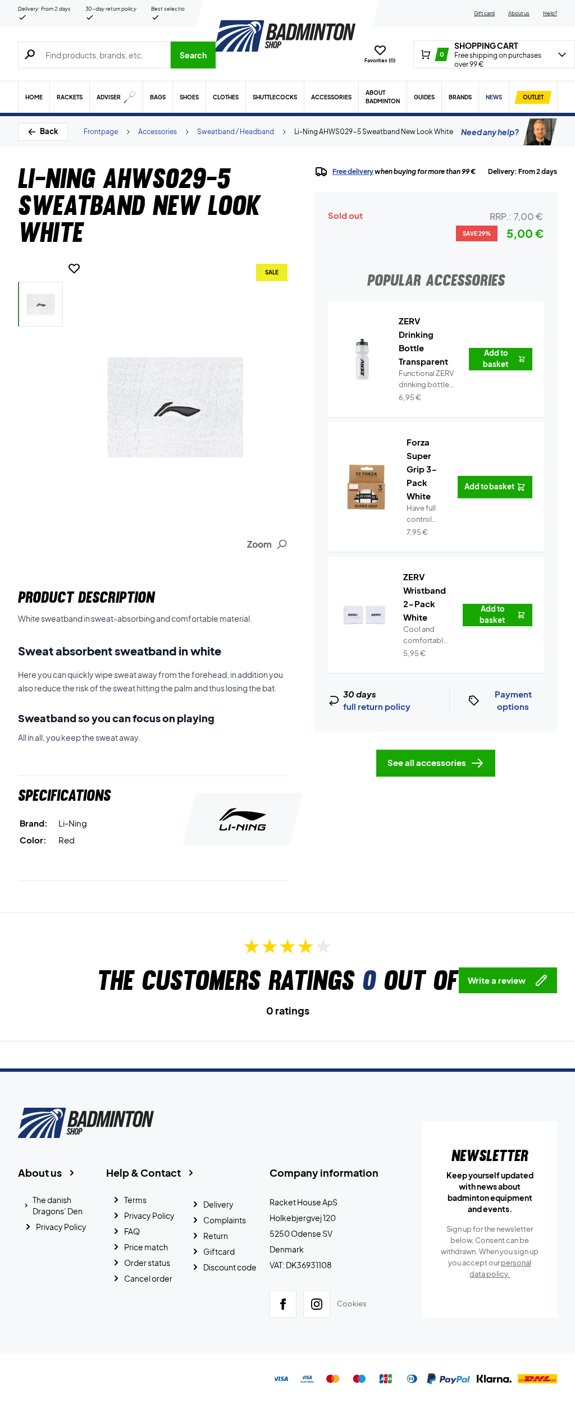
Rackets (70, 97)
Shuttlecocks (275, 97)
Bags (158, 97)
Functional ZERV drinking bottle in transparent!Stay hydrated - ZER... (427, 379)
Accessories (331, 97)
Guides (424, 97)
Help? (550, 13)
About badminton (383, 96)
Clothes (226, 97)
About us (519, 13)
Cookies (352, 1303)
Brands (460, 97)
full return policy (376, 706)
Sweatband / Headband (235, 131)
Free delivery (352, 171)
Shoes (189, 97)
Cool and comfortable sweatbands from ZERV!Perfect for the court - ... (426, 635)
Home (34, 97)
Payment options (513, 700)
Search (193, 55)
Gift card (484, 13)
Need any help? (490, 132)
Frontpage (101, 131)
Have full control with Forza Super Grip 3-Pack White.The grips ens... (425, 514)
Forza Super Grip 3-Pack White (422, 469)
